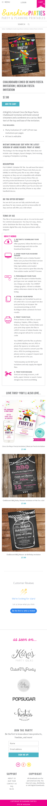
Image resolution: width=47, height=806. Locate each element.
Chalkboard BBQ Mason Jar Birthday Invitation (24, 554)
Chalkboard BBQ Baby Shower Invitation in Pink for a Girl (23, 500)
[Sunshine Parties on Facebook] (23, 765)
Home (3, 29)
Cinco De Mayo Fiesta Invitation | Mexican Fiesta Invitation (23, 446)
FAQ (11, 786)
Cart (40, 2)
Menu (7, 2)
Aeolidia (26, 804)
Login (23, 2)
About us (12, 778)
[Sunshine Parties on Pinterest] (18, 765)
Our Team (12, 781)
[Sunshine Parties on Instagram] (29, 765)
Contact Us (12, 784)
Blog (12, 789)
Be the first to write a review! (23, 611)
